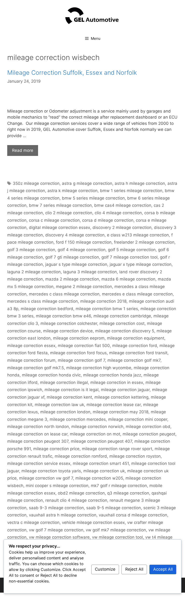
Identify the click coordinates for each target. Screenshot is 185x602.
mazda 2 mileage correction (72, 279)
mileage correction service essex (38, 463)
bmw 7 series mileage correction (60, 205)
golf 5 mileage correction (132, 249)
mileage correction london (65, 411)
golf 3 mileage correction (31, 249)
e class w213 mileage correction (138, 235)
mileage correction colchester (68, 323)
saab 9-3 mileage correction (56, 507)
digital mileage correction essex (59, 227)
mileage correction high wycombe (98, 367)
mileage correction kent (69, 397)
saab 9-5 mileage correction (113, 507)
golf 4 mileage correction (82, 249)
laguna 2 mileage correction (34, 271)
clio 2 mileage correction (68, 212)
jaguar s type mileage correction (76, 264)
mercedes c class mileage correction (64, 294)
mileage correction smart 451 (101, 463)
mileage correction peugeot (149, 434)
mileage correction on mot (95, 434)
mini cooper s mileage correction (57, 485)
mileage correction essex (31, 345)
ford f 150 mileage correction (84, 242)
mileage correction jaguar (125, 389)
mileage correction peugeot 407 (101, 441)
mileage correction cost (122, 323)
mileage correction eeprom (79, 338)
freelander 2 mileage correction (144, 242)
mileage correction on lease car (37, 434)
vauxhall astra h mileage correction (62, 515)
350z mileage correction (36, 183)
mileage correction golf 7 (81, 360)
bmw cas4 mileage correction (122, 205)
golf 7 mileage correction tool (129, 257)
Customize (105, 569)
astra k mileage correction (72, 190)
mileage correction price (56, 448)
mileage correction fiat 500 (84, 345)
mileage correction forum (31, 360)
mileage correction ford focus (78, 352)
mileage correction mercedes (78, 419)
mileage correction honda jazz (112, 375)
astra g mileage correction (87, 183)
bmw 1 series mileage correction (131, 190)
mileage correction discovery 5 (124, 330)
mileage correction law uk (59, 404)
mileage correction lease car (113, 404)
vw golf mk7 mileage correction (116, 530)
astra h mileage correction (140, 183)
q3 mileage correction (128, 493)
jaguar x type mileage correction (141, 264)
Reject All (134, 569)
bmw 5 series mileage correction (93, 198)
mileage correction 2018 (103, 301)
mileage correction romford (81, 456)
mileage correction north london (38, 426)
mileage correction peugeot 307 (37, 441)
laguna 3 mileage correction (90, 271)
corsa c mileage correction (54, 220)
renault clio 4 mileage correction (76, 500)
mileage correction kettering (121, 397)
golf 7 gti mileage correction (72, 257)
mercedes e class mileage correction (137, 294)
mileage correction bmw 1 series (107, 308)
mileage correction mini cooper (137, 419)
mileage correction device (68, 330)
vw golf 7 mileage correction (56, 530)
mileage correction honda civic (51, 375)
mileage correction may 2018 (120, 411)
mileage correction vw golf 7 (46, 478)
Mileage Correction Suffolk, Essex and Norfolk (72, 72)
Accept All (163, 569)
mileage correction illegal (64, 382)
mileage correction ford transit (138, 352)
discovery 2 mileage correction (122, 227)
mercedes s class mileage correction (42, 301)
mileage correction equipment (135, 338)
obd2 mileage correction (81, 493)
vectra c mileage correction (33, 522)
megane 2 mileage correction (84, 286)
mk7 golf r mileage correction (119, 485)
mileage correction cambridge (122, 316)
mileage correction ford (134, 345)
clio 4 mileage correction (118, 212)
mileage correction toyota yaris (51, 470)
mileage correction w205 (99, 478)
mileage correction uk (104, 470)
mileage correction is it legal (72, 389)
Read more (22, 150)
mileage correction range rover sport (117, 448)
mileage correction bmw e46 (63, 316)
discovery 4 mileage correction (75, 235)
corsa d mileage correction (107, 220)
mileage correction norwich (97, 426)
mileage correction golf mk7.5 (35, 367)
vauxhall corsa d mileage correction (133, 515)
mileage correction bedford (47, 308)
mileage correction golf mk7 (133, 360)
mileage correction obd (148, 426)
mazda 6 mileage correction (128, 279)
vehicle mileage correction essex (93, 522)
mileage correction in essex (116, 382)
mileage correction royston (135, 456)
